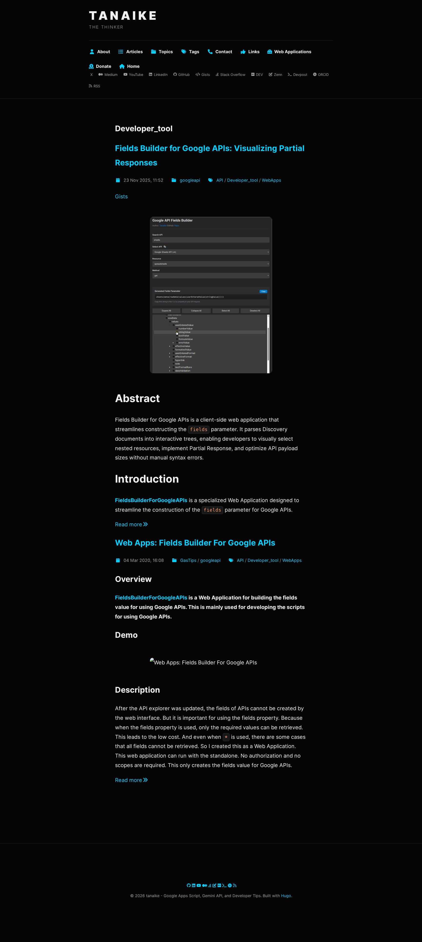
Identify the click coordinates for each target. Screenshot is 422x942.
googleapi (190, 180)
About (103, 51)
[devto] (220, 885)
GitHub (184, 74)
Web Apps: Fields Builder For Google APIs (195, 542)
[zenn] (215, 885)
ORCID (323, 74)
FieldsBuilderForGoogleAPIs (151, 500)
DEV (259, 74)
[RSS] (234, 885)
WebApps (271, 180)
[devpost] (225, 885)
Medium (111, 74)
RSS (97, 86)
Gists (205, 74)
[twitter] (186, 885)
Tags (194, 51)
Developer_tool (242, 180)
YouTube (136, 74)
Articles (134, 51)
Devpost (300, 74)
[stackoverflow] (210, 885)
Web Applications (292, 51)
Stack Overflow (232, 74)
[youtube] (199, 885)
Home (133, 66)
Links (254, 51)
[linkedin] (194, 885)
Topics (166, 51)
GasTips (188, 560)
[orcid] (230, 885)
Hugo (286, 895)
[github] (189, 885)
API (219, 180)
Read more (128, 524)
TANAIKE (123, 15)
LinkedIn (160, 74)
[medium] (205, 885)
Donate (103, 66)
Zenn (278, 74)
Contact (223, 51)
